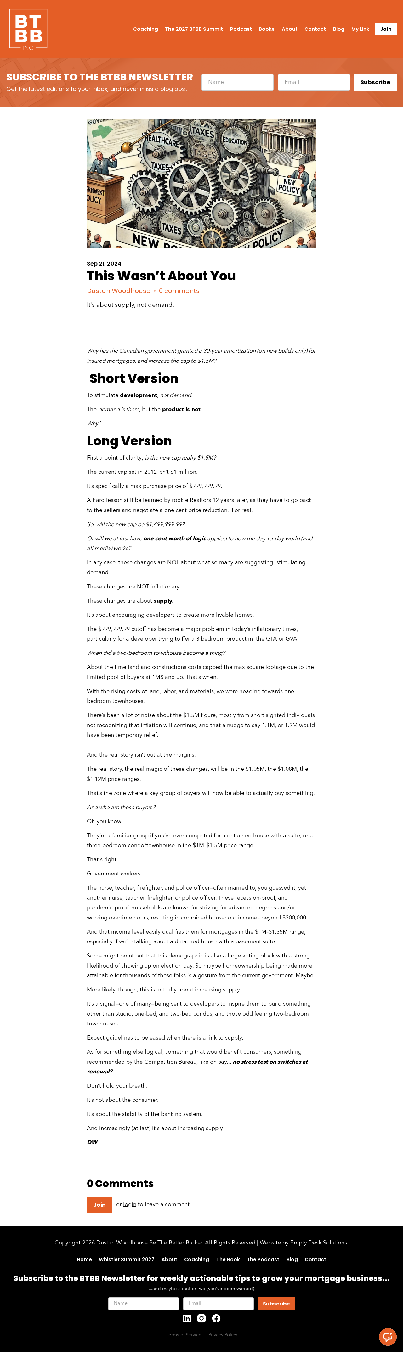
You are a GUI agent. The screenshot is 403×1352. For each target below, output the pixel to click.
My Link (360, 29)
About (290, 29)
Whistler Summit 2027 (126, 1259)
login (129, 1204)
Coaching (145, 29)
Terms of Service (184, 1335)
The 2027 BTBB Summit (194, 29)
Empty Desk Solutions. (319, 1243)
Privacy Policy (222, 1335)
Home (84, 1259)
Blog (338, 29)
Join (386, 29)
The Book (228, 1259)
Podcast (241, 29)
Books (267, 29)
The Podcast (263, 1259)
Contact (315, 29)
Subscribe (375, 82)
